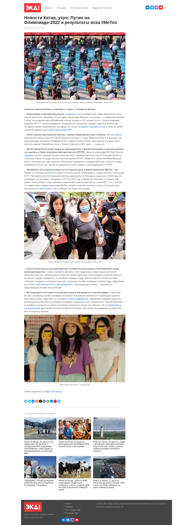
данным (72, 114)
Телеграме (56, 391)
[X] (40, 401)
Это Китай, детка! (79, 8)
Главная (68, 504)
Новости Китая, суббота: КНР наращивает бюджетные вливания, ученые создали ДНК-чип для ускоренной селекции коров (74, 485)
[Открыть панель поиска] (165, 7)
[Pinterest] (55, 401)
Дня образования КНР (60, 130)
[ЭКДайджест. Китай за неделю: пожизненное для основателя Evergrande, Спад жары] (40, 467)
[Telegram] (25, 401)
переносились (45, 188)
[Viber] (44, 401)
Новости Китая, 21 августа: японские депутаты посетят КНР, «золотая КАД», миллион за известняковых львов (109, 484)
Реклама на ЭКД (71, 513)
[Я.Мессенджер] (29, 401)
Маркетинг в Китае (102, 8)
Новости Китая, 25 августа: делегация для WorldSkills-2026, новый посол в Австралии (74, 444)
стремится (59, 272)
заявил (118, 134)
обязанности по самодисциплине (56, 284)
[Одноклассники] (36, 401)
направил (29, 155)
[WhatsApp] (47, 401)
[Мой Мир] (51, 401)
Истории (61, 8)
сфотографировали (78, 299)
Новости (48, 8)
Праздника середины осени (91, 126)
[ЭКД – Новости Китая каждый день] (32, 7)
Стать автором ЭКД (72, 510)
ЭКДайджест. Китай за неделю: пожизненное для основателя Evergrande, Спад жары (39, 482)
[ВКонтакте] (33, 401)
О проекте (69, 507)
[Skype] (58, 401)
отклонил (48, 173)
